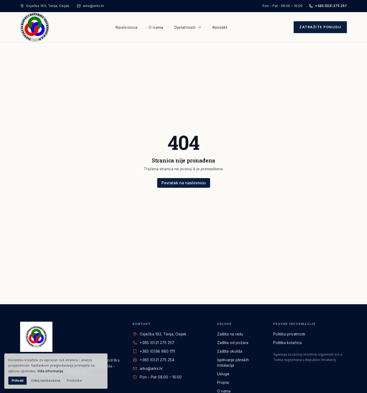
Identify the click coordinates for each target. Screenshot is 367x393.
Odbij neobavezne (45, 380)
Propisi (223, 382)
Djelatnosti (185, 27)
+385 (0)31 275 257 (331, 6)
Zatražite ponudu (320, 27)
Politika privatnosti (289, 334)
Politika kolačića (287, 342)
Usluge (223, 373)
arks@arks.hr (93, 6)
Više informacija (50, 371)
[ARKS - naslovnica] (34, 27)
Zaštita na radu (230, 334)
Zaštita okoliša (229, 351)
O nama (156, 27)
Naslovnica (127, 27)
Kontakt (220, 27)
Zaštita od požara (232, 342)
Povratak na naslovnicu (183, 182)
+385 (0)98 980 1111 (157, 351)
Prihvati (17, 380)
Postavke (74, 380)
